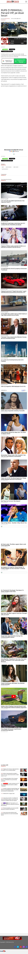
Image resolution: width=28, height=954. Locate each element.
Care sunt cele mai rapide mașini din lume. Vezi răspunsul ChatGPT (12, 201)
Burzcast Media (19, 949)
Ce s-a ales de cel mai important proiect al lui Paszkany (12, 360)
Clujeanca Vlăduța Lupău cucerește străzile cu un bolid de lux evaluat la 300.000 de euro (13, 246)
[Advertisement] (14, 105)
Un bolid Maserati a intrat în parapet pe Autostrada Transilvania (14, 269)
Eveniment (3, 19)
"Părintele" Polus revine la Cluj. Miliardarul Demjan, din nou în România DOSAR (14, 337)
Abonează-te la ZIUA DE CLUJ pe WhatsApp (21, 61)
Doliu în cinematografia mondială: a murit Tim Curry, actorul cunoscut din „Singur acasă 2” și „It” (10, 774)
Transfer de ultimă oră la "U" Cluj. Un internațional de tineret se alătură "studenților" (10, 784)
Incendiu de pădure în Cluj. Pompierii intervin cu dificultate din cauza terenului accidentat (9, 779)
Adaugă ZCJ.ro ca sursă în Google (8, 61)
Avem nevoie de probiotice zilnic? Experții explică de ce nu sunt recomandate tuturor (9, 813)
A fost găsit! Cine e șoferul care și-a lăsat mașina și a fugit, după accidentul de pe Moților (14, 314)
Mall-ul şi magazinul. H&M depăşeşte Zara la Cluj (13, 386)
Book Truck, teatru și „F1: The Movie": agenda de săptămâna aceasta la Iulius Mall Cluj (10, 804)
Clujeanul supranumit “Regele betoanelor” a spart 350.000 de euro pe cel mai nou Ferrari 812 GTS (13, 291)
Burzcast (13, 949)
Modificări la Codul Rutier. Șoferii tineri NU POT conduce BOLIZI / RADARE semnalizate (13, 224)
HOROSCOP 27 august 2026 (7, 793)
